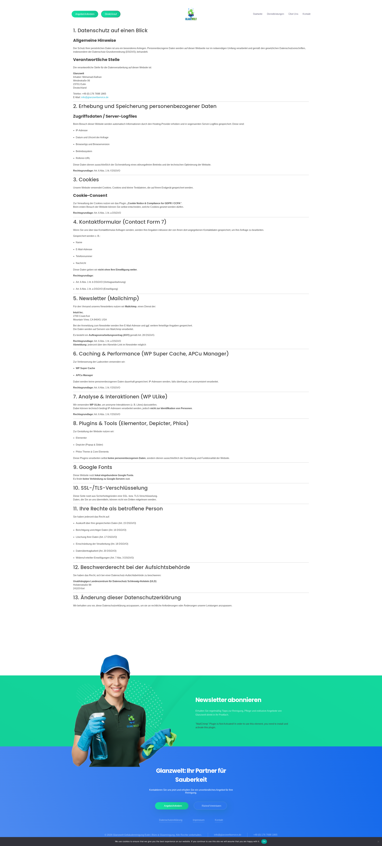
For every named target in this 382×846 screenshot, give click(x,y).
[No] (378, 841)
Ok (264, 841)
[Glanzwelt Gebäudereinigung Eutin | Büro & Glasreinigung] (191, 14)
